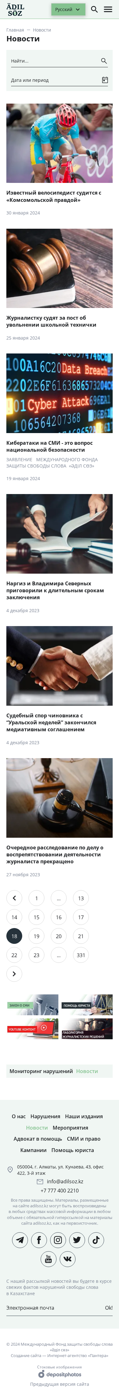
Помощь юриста (72, 1150)
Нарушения (45, 1116)
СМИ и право (84, 1138)
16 (59, 917)
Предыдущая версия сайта (59, 1384)
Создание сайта (26, 1355)
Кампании (33, 1150)
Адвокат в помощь (38, 1138)
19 (36, 936)
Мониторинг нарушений (41, 1071)
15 (36, 917)
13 (81, 898)
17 (81, 917)
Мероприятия (70, 1127)
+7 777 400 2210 (60, 1190)
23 (36, 955)
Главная (15, 30)
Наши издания (84, 1116)
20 (59, 936)
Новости (87, 1071)
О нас (19, 1116)
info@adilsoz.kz (65, 1181)
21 (81, 936)
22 (14, 955)
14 (14, 917)
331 (81, 955)
